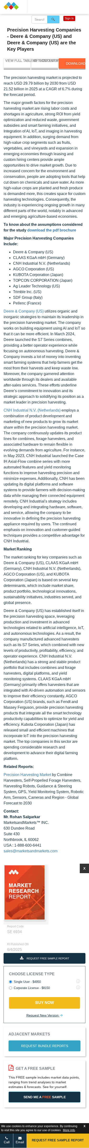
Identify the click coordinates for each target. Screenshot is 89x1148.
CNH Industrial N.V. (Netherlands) (32, 410)
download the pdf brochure (51, 230)
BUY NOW (44, 1003)
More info (69, 1130)
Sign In (69, 18)
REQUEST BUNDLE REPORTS (44, 1046)
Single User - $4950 (27, 982)
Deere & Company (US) (24, 311)
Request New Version (43, 1015)
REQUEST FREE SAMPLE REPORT (47, 958)
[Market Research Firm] (13, 6)
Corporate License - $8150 (32, 988)
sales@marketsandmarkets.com (30, 851)
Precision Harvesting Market (27, 775)
